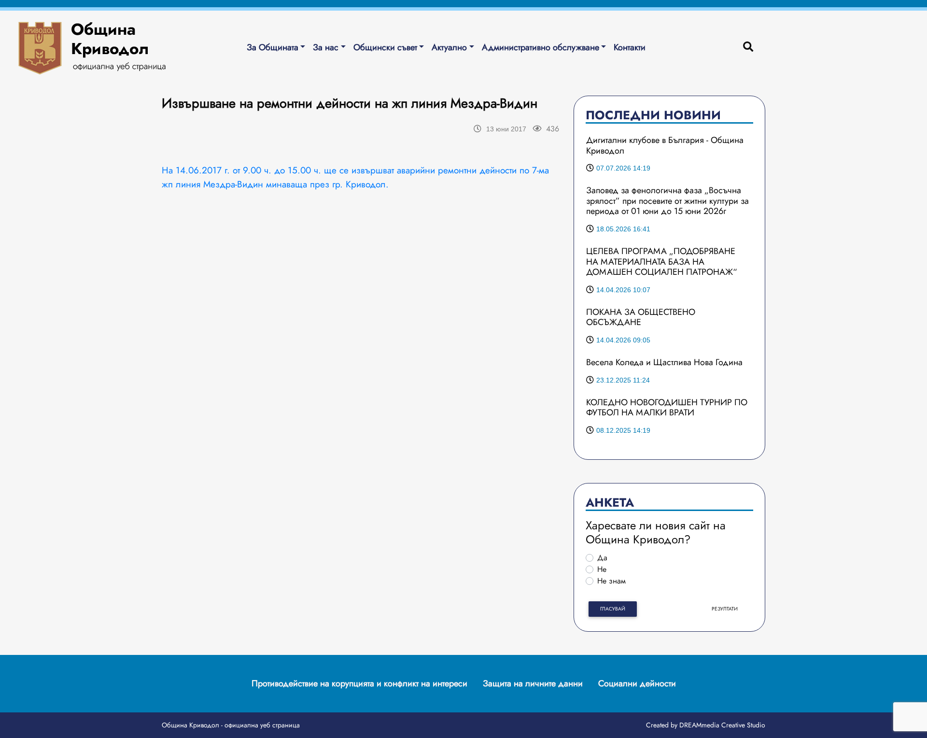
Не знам (611, 580)
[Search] (748, 47)
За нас (325, 47)
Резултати (725, 608)
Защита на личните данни (533, 683)
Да (602, 557)
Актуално (449, 47)
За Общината (272, 47)
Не (601, 569)
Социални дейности (637, 683)
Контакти (630, 47)
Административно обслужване (540, 47)
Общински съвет (385, 47)
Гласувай (612, 608)
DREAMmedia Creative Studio (722, 725)
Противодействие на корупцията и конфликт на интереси (359, 683)
